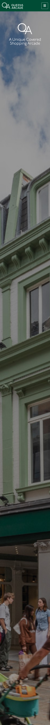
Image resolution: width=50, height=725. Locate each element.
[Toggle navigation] (44, 6)
